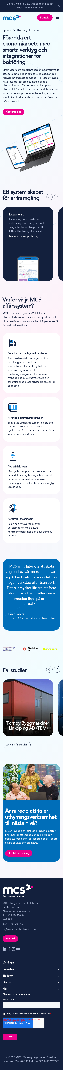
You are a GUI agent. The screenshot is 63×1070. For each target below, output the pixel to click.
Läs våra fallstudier (16, 745)
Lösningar (8, 962)
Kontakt (44, 18)
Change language (33, 8)
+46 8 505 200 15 (13, 924)
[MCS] (12, 18)
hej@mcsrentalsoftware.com (19, 929)
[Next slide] (57, 197)
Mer (5, 989)
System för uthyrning (15, 30)
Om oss (7, 982)
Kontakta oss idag (18, 853)
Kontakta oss (13, 112)
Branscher (8, 969)
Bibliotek (8, 976)
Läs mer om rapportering (23, 236)
